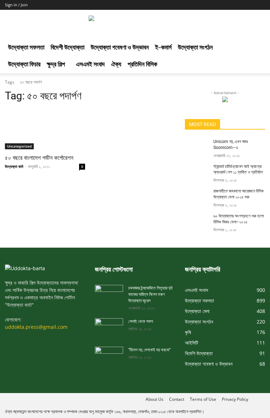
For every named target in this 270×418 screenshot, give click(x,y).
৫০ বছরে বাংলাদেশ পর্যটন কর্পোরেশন (39, 157)
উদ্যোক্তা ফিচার (24, 65)
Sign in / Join (16, 4)
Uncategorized (19, 146)
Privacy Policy (235, 399)
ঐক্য (116, 65)
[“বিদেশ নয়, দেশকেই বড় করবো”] (109, 355)
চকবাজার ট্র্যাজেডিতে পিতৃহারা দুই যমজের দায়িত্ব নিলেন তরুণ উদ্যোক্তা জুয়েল (150, 294)
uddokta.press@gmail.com (36, 327)
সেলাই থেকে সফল (140, 321)
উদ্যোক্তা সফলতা (26, 48)
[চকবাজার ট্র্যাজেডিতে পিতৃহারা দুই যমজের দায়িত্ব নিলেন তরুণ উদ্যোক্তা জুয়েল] (109, 293)
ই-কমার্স (163, 48)
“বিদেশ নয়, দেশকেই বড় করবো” (149, 349)
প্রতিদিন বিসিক (142, 65)
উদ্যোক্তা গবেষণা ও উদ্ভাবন (120, 48)
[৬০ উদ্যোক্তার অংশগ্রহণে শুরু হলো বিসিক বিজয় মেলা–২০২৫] (197, 221)
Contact (176, 399)
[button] (256, 48)
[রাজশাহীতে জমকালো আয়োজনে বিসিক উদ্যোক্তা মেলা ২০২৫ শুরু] (197, 196)
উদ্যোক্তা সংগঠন (195, 48)
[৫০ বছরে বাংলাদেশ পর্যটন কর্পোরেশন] (45, 129)
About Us (154, 399)
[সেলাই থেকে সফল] (109, 326)
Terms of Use (203, 399)
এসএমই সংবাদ (90, 65)
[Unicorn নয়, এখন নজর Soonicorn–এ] (197, 147)
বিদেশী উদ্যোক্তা (67, 48)
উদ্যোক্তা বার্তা (14, 166)
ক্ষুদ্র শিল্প (56, 65)
